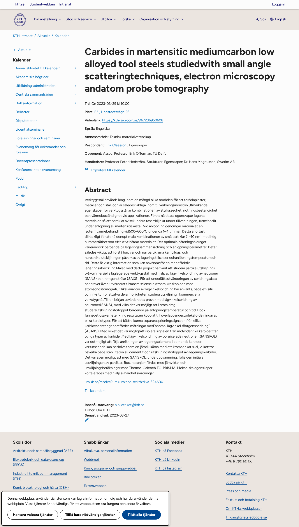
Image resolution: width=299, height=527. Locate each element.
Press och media (238, 491)
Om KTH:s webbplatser (244, 508)
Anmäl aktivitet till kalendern (38, 68)
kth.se (20, 4)
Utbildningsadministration (36, 86)
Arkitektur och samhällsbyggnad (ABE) (43, 451)
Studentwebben (42, 4)
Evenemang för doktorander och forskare (41, 149)
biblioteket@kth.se (129, 405)
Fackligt (22, 187)
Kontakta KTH (236, 473)
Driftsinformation (29, 103)
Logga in (278, 4)
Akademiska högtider (32, 77)
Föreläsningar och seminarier (38, 138)
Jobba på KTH (236, 482)
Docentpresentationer (33, 161)
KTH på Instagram (168, 468)
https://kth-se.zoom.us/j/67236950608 (132, 120)
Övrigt (20, 205)
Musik (20, 196)
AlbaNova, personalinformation (108, 451)
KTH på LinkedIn (167, 459)
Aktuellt (43, 36)
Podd (19, 178)
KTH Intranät (23, 36)
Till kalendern (95, 391)
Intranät (65, 4)
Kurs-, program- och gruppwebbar (110, 468)
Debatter (22, 112)
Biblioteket (92, 477)
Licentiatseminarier (31, 129)
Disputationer (26, 121)
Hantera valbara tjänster (33, 515)
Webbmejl (92, 459)
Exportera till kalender (108, 170)
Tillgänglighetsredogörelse (246, 517)
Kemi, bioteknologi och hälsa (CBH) (41, 487)
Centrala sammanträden (34, 94)
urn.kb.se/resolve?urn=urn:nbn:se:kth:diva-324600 (124, 382)
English (280, 19)
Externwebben (95, 486)
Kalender (62, 36)
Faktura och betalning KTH (246, 500)
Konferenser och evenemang (38, 170)
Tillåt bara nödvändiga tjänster (90, 515)
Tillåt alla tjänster (141, 515)
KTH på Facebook (168, 451)
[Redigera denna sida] (87, 420)
